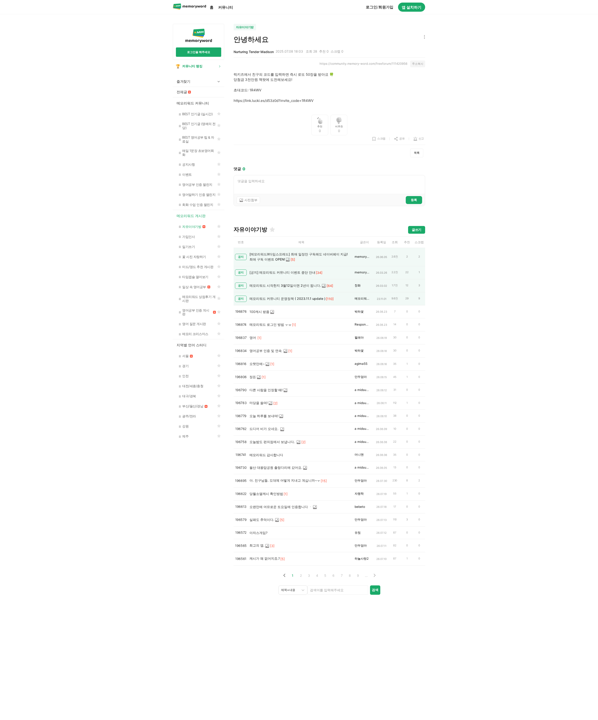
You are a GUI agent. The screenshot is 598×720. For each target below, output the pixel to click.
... (366, 575)
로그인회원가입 (379, 7)
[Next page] (374, 575)
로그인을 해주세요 (198, 52)
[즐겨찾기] (272, 229)
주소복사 (417, 63)
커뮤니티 (225, 7)
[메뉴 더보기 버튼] (423, 37)
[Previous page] (284, 575)
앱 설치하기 (411, 7)
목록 (417, 152)
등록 (414, 200)
